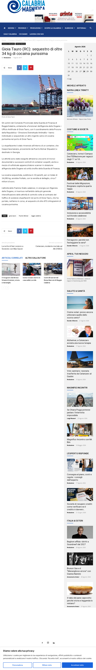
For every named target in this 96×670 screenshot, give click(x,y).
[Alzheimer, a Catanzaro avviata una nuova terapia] (80, 331)
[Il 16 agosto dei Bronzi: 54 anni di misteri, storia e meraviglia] (11, 269)
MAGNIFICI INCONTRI (77, 387)
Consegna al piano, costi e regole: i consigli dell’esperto (79, 477)
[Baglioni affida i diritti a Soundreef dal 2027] (80, 532)
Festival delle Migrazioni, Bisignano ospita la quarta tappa (79, 186)
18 (73, 67)
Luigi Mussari (71, 418)
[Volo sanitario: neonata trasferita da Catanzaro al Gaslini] (80, 359)
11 (73, 63)
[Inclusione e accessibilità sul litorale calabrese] (80, 203)
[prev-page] (3, 287)
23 (91, 67)
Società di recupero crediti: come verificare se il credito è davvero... (79, 507)
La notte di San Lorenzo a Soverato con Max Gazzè (12, 247)
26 (77, 71)
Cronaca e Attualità (15, 40)
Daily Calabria (10, 34)
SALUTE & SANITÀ (76, 291)
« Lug (69, 79)
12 (77, 63)
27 (81, 71)
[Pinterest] (30, 67)
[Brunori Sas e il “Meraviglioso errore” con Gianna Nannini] (80, 558)
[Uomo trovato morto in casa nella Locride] (32, 269)
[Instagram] (48, 643)
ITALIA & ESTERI (75, 520)
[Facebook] (19, 67)
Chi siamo (23, 34)
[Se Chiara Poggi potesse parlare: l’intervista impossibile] (80, 400)
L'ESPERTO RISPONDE (78, 453)
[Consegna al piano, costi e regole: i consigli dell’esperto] (80, 465)
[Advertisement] (48, 628)
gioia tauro (12, 216)
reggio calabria (36, 216)
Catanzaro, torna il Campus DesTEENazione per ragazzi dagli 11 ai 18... (80, 156)
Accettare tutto (77, 665)
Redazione (7, 58)
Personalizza (17, 665)
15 (87, 63)
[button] (91, 28)
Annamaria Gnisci (73, 577)
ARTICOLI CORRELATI (12, 258)
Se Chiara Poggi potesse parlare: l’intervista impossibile (78, 413)
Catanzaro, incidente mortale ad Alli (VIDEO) (49, 247)
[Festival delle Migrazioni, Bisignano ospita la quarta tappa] (80, 173)
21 (84, 67)
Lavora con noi (37, 34)
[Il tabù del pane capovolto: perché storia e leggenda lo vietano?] (80, 588)
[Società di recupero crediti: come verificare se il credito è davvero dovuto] (80, 494)
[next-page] (7, 287)
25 (73, 71)
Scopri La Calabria (52, 28)
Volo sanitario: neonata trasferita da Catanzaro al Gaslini (79, 374)
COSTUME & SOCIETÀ (77, 129)
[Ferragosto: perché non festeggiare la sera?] (80, 230)
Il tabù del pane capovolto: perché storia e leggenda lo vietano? (80, 601)
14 (84, 63)
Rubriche (69, 28)
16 (91, 63)
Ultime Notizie (20, 44)
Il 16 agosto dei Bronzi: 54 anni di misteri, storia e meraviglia (11, 280)
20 (81, 67)
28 (84, 71)
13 (81, 63)
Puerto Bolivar (23, 216)
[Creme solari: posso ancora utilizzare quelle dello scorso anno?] (80, 302)
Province (22, 28)
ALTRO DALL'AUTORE (35, 258)
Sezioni (11, 28)
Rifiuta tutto (47, 665)
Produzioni (35, 28)
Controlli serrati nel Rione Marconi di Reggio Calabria (53, 280)
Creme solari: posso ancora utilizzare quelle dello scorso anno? (80, 315)
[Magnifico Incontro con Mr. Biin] (80, 429)
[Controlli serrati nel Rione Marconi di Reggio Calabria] (53, 269)
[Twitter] (25, 67)
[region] (48, 658)
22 (87, 67)
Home (4, 40)
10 (69, 63)
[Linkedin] (54, 643)
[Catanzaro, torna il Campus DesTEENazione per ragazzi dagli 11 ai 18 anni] (80, 142)
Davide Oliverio (72, 246)
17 (69, 67)
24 (69, 71)
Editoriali (81, 28)
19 (77, 67)
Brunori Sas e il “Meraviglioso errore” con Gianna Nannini (79, 571)
